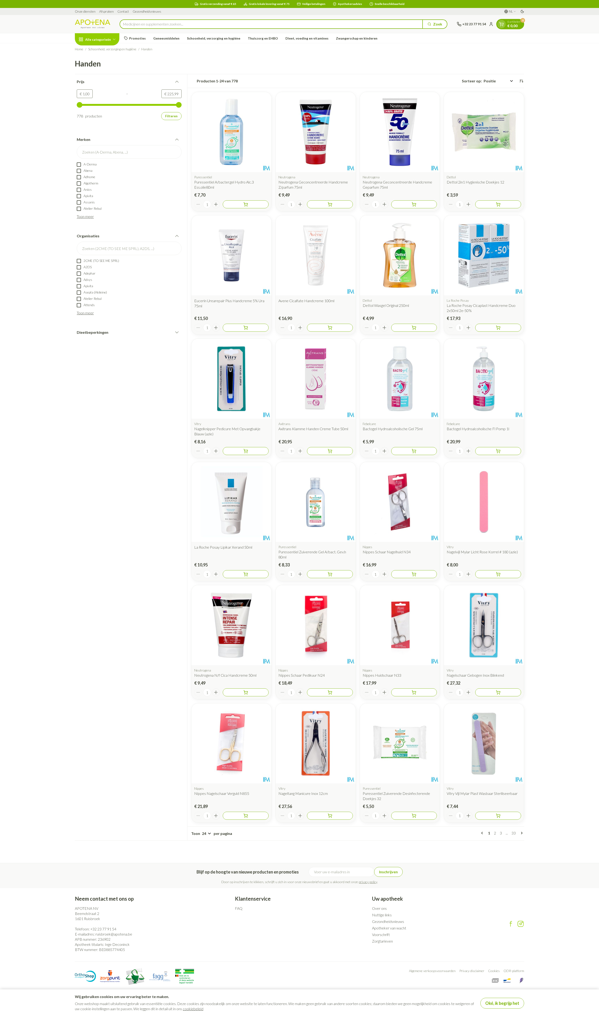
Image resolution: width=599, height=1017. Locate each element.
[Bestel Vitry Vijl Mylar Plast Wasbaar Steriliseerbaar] (498, 816)
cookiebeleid (193, 1008)
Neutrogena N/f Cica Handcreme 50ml (225, 675)
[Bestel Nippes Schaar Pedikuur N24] (330, 692)
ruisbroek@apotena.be (113, 934)
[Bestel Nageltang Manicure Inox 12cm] (330, 816)
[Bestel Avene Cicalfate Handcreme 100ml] (330, 328)
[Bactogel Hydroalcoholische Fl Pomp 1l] (484, 379)
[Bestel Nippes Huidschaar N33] (414, 692)
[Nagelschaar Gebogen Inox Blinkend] (484, 625)
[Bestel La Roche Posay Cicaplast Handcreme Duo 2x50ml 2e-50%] (498, 328)
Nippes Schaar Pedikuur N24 (301, 675)
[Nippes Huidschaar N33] (400, 625)
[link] (483, 833)
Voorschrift (381, 934)
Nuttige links (382, 915)
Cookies (494, 971)
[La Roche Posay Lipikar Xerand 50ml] (231, 502)
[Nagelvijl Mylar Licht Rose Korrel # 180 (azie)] (484, 502)
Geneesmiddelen (166, 38)
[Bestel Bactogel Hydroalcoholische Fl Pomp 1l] (498, 451)
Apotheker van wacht (389, 928)
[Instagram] (520, 923)
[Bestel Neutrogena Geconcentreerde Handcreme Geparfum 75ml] (414, 204)
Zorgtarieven (382, 941)
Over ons (379, 908)
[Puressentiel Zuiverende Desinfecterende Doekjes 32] (400, 743)
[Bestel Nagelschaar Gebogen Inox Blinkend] (498, 692)
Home (79, 49)
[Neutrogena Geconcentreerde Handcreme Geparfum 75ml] (400, 132)
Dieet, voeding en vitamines (307, 38)
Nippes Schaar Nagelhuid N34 (387, 552)
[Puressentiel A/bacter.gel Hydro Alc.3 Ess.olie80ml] (231, 132)
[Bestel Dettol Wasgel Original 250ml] (414, 328)
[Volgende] (521, 833)
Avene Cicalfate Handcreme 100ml (306, 300)
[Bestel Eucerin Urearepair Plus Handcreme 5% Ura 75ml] (246, 328)
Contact (123, 11)
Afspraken (106, 11)
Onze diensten (85, 11)
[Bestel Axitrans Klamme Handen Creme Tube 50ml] (330, 451)
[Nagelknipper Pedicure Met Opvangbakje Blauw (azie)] (231, 379)
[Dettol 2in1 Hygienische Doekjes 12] (484, 132)
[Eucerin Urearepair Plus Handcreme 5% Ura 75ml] (231, 255)
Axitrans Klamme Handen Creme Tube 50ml (313, 428)
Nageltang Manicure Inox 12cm (303, 793)
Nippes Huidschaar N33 (382, 675)
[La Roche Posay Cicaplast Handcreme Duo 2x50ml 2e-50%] (484, 255)
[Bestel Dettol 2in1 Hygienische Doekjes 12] (498, 204)
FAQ (238, 908)
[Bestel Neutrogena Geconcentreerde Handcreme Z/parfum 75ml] (330, 204)
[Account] (491, 24)
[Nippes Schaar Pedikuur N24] (316, 625)
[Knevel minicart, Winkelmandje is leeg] (501, 24)
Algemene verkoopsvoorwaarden (432, 971)
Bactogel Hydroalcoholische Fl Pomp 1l (478, 428)
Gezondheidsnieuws (147, 11)
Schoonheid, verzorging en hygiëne (213, 38)
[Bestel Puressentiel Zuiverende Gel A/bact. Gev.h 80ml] (330, 574)
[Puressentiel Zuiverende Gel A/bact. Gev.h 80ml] (316, 502)
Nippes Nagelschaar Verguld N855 (221, 793)
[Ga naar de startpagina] (92, 24)
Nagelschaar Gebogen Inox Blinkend (475, 675)
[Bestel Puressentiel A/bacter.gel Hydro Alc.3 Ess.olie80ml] (246, 204)
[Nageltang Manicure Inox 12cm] (316, 743)
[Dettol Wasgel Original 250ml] (400, 255)
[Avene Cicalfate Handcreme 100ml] (316, 255)
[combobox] (271, 24)
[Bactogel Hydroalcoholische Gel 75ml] (400, 379)
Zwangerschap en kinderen (356, 38)
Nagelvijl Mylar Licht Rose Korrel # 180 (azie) (482, 552)
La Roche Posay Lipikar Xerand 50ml (223, 547)
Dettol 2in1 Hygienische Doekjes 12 (475, 182)
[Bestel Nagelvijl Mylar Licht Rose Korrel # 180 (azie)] (498, 574)
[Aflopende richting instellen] (521, 81)
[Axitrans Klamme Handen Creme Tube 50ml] (316, 379)
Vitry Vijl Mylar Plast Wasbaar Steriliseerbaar (482, 793)
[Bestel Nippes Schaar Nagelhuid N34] (414, 574)
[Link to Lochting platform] (521, 980)
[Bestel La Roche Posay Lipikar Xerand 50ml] (246, 574)
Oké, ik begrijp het (502, 1003)
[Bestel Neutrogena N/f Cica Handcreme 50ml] (246, 692)
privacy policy (368, 882)
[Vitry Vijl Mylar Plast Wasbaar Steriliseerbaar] (484, 743)
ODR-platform (514, 971)
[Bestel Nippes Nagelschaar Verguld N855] (246, 816)
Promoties (137, 38)
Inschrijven (388, 872)
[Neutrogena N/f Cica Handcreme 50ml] (231, 625)
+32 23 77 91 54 (103, 929)
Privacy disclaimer (471, 971)
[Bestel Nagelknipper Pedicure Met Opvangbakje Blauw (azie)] (246, 451)
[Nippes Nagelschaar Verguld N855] (231, 743)
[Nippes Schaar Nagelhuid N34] (400, 502)
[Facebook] (510, 923)
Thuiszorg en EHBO (263, 38)
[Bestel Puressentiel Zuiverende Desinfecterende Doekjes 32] (414, 816)
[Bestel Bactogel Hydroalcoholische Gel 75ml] (414, 451)
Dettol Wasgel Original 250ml (386, 305)
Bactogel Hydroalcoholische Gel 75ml (393, 428)
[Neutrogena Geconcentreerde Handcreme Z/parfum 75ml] (316, 132)
